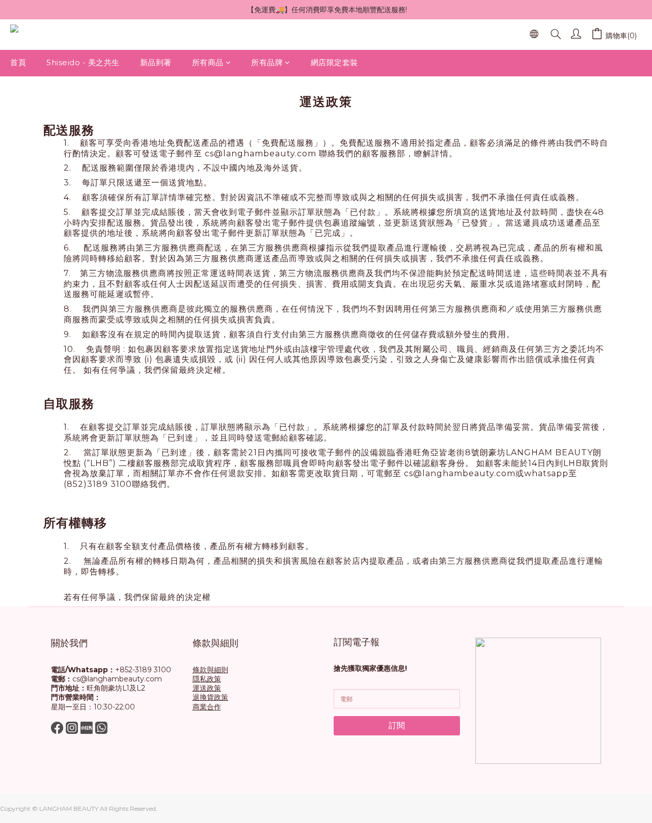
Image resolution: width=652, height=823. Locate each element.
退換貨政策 (210, 697)
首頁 (18, 62)
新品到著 (156, 62)
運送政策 (207, 688)
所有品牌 (267, 62)
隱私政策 (207, 678)
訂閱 (397, 725)
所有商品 (208, 62)
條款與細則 (210, 669)
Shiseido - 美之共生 (83, 62)
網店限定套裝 (334, 62)
